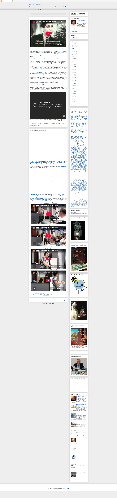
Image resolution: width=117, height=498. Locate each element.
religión (85, 142)
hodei (76, 190)
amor (72, 132)
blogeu (77, 154)
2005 (73, 90)
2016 (73, 72)
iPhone (75, 167)
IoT (71, 187)
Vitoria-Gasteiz (82, 166)
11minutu (80, 183)
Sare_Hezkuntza (73, 183)
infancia (75, 131)
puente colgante (84, 154)
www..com (74, 212)
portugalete (75, 166)
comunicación (77, 133)
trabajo (72, 139)
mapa (84, 161)
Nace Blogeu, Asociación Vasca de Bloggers (81, 473)
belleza (83, 162)
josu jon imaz (82, 184)
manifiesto (83, 193)
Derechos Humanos (74, 159)
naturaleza (84, 135)
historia (72, 113)
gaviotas (72, 191)
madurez (78, 152)
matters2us (73, 197)
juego (81, 179)
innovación (73, 122)
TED (78, 141)
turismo (85, 133)
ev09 (84, 199)
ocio (80, 126)
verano (83, 153)
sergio (79, 182)
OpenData (79, 189)
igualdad (79, 142)
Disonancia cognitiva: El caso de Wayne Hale (40, 18)
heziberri (72, 200)
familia (85, 118)
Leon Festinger (44, 50)
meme (78, 168)
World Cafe (83, 198)
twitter (72, 130)
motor (74, 126)
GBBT (85, 200)
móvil (80, 155)
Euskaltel (83, 168)
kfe (77, 177)
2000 (73, 98)
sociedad (36, 294)
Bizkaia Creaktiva (83, 192)
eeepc (85, 160)
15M (76, 180)
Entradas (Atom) (51, 303)
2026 (73, 43)
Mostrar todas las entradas (59, 14)
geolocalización (78, 203)
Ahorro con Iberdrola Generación (80, 414)
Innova (56, 9)
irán (82, 203)
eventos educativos (81, 169)
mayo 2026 (74, 49)
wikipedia (85, 164)
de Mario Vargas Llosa (52, 203)
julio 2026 (74, 46)
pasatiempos (84, 128)
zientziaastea (79, 173)
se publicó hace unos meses (53, 195)
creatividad (73, 148)
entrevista (72, 196)
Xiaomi (82, 202)
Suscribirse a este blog (75, 352)
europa (83, 140)
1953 (80, 190)
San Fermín (77, 205)
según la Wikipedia (46, 51)
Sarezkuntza (73, 179)
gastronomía (73, 142)
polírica (85, 144)
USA (82, 147)
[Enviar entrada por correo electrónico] (38, 125)
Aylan (79, 204)
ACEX (84, 167)
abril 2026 (74, 51)
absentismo (78, 193)
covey (85, 202)
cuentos (83, 151)
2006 (73, 88)
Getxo (62, 9)
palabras (72, 192)
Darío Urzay (75, 172)
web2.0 (40, 294)
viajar (77, 123)
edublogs (80, 188)
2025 (73, 58)
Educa (50, 9)
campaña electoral (74, 199)
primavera (74, 186)
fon (71, 167)
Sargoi (86, 187)
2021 (73, 64)
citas (79, 113)
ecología (82, 131)
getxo (85, 116)
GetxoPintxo (73, 185)
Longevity (38, 9)
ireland (86, 181)
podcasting (73, 162)
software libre (73, 169)
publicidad (73, 146)
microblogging (75, 149)
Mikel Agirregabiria (35, 5)
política (78, 116)
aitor (86, 159)
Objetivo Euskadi (83, 201)
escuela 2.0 (78, 161)
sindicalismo (81, 163)
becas (85, 205)
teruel (81, 177)
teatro (86, 165)
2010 (73, 82)
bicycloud (84, 189)
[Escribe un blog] (32, 125)
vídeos (63, 123)
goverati (72, 190)
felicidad (72, 125)
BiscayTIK (74, 165)
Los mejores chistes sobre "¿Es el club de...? (81, 447)
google (72, 158)
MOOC (83, 182)
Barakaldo (83, 170)
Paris (77, 171)
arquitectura (73, 153)
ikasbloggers (75, 155)
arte (72, 123)
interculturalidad (78, 191)
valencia (76, 192)
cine (75, 129)
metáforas (80, 120)
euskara (74, 143)
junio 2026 (74, 48)
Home (32, 9)
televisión (82, 145)
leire (84, 179)
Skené (73, 188)
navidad (79, 164)
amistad (79, 125)
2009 (73, 83)
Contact (81, 9)
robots (82, 159)
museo (83, 156)
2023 (73, 61)
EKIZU (83, 204)
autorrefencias (73, 144)
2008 (73, 85)
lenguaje (79, 148)
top (78, 153)
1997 (73, 99)
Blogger (67, 488)
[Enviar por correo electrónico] (30, 125)
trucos (72, 118)
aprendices (73, 151)
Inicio (44, 300)
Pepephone (79, 185)
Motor (74, 9)
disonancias (56, 123)
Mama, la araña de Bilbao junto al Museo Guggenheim (81, 423)
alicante (85, 132)
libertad (83, 157)
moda (73, 173)
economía (81, 122)
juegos (80, 160)
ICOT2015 (78, 178)
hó (86, 171)
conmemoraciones (80, 124)
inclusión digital (83, 196)
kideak (83, 150)
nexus (84, 191)
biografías (78, 157)
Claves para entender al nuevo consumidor (80, 455)
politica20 (72, 180)
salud (83, 123)
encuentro (73, 168)
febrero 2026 (74, 54)
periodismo (76, 150)
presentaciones (74, 147)
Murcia (72, 154)
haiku (77, 184)
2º (60, 195)
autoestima (82, 171)
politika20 (72, 163)
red (73, 161)
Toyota (78, 202)
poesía (81, 137)
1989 (73, 102)
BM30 (72, 189)
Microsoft (72, 171)
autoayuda (76, 112)
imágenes (72, 141)
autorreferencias (78, 136)
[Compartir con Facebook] (34, 125)
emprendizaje (80, 181)
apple (84, 152)
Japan (77, 170)
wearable (83, 186)
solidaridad (81, 119)
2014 (73, 75)
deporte (81, 138)
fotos (83, 112)
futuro (75, 119)
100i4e (79, 167)
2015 (73, 74)
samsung (76, 200)
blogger (81, 146)
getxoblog (73, 138)
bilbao (56, 292)
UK (76, 181)
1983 (73, 104)
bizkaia (75, 128)
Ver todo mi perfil (74, 31)
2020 (73, 66)
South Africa (78, 198)
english (80, 180)
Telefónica (85, 172)
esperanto (77, 196)
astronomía (75, 160)
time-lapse (81, 187)
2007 (73, 86)
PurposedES (73, 193)
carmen (72, 157)
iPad (77, 179)
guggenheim (78, 158)
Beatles (81, 200)
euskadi (82, 115)
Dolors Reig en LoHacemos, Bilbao (38, 130)
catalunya (75, 187)
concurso (85, 155)
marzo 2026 (74, 53)
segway (85, 203)
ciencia (78, 118)
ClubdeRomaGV (84, 149)
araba (80, 172)
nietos (85, 130)
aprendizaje (73, 140)
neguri (77, 197)
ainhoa (74, 177)
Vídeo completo (34, 194)
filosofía (85, 148)
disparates (72, 206)
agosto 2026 (74, 45)
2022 (73, 63)
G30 (84, 173)
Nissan (78, 201)
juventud (76, 135)
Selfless (69, 9)
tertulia (78, 162)
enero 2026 (74, 56)
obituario (78, 151)
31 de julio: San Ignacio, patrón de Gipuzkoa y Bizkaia (80, 439)
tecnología (81, 117)
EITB (73, 178)
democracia (73, 137)
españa (75, 145)
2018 (73, 69)
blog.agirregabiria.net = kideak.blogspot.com (62, 6)
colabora (80, 199)
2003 (73, 93)
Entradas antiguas (62, 300)
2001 (73, 96)
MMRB (84, 178)
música (85, 125)
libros (75, 117)
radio (84, 158)
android (77, 188)
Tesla (83, 141)
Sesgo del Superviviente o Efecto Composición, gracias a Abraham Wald (81, 464)
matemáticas (82, 143)
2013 (73, 77)
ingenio (78, 130)
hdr (79, 156)
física (79, 140)
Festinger (36, 51)
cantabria (83, 190)
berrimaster (85, 185)
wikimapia (81, 197)
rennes (79, 186)
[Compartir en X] (33, 125)
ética (60, 123)
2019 (73, 67)
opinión (85, 126)
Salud (45, 9)
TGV (81, 205)
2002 (73, 94)
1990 (73, 101)
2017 (73, 71)
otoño (85, 188)
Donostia (85, 177)
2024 (73, 59)
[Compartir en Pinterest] (36, 125)
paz (71, 124)
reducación (78, 132)
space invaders (74, 204)
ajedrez (74, 156)
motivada (62, 52)
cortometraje (73, 164)
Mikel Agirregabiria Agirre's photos (80, 213)
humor (75, 115)
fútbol (72, 170)
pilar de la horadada (81, 139)
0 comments (46, 123)
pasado (74, 182)
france (80, 144)
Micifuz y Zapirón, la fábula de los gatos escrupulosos (81, 431)
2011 (73, 80)
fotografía (72, 152)
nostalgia (80, 165)
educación (32, 294)
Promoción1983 (73, 202)
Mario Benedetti (73, 201)
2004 (73, 91)
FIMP (75, 189)
